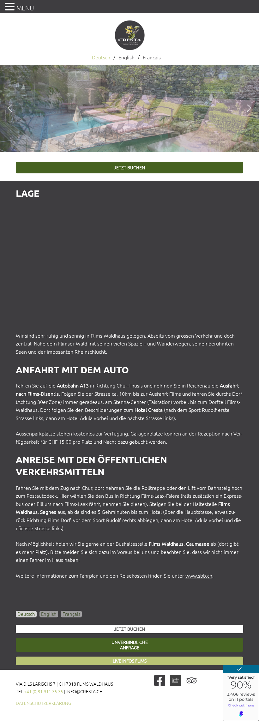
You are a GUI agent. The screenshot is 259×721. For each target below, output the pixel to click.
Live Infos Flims (130, 661)
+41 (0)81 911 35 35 (43, 691)
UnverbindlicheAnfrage (129, 645)
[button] (10, 108)
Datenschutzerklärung (43, 703)
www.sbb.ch (198, 576)
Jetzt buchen (129, 167)
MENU (25, 8)
